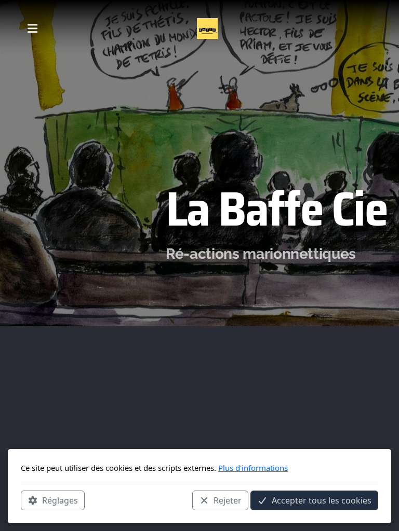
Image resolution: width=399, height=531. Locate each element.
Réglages (60, 500)
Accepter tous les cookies (321, 500)
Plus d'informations (253, 468)
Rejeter (228, 500)
